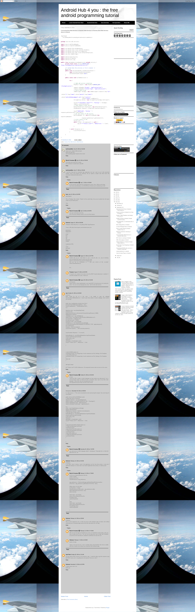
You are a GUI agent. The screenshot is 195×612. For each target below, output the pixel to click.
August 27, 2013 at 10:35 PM (80, 272)
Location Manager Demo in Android (124, 226)
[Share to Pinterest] (81, 140)
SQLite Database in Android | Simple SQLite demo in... (124, 242)
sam (67, 293)
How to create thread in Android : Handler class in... (123, 229)
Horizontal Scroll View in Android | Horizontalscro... (123, 210)
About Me (126, 22)
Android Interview (92, 22)
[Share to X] (78, 140)
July (118, 257)
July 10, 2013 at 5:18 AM (79, 149)
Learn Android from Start (76, 22)
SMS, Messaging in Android (122, 240)
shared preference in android (122, 251)
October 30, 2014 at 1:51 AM (77, 554)
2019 (116, 192)
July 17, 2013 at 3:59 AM (85, 182)
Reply (67, 155)
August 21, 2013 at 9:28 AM (77, 222)
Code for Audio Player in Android (123, 253)
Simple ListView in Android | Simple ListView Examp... (124, 219)
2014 (116, 198)
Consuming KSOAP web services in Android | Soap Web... (124, 249)
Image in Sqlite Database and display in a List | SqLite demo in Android (126, 296)
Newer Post (64, 596)
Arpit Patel (68, 554)
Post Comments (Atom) (72, 599)
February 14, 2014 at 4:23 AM (77, 460)
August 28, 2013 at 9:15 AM (86, 280)
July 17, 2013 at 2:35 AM (79, 170)
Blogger (107, 607)
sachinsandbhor (69, 149)
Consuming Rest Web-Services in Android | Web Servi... (123, 235)
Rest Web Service (72, 141)
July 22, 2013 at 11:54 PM (74, 194)
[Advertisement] (123, 48)
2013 (116, 199)
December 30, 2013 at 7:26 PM (87, 449)
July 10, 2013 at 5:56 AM (82, 160)
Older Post (107, 596)
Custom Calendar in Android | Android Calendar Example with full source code (127, 307)
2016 (116, 194)
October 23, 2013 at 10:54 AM (87, 375)
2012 (116, 201)
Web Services (80, 141)
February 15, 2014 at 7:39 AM (86, 473)
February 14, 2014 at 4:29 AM (77, 518)
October (119, 205)
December (119, 203)
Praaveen (71, 272)
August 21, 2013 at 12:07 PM (86, 255)
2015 (116, 196)
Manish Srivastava (70, 160)
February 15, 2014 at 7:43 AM (86, 530)
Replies (69, 179)
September (119, 207)
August (118, 255)
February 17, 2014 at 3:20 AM (80, 540)
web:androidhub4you (118, 109)
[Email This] (75, 140)
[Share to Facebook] (79, 140)
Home (63, 22)
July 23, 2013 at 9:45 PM (85, 210)
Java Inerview (105, 22)
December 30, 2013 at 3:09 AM (79, 390)
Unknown (68, 222)
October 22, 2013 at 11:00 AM (74, 293)
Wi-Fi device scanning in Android (123, 238)
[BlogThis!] (76, 140)
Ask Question (116, 22)
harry (67, 194)
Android (66, 141)
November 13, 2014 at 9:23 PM (77, 564)
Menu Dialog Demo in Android (122, 224)
